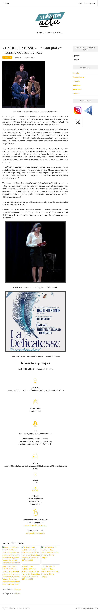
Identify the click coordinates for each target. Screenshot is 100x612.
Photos (18, 594)
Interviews (77, 85)
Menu (7, 3)
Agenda (76, 73)
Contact (76, 60)
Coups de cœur (78, 77)
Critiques (7, 57)
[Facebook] (88, 111)
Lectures (76, 93)
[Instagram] (78, 111)
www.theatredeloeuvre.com (35, 525)
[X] (78, 123)
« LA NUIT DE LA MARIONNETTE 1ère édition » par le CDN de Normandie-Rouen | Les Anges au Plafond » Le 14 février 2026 (31, 572)
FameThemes (93, 608)
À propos (76, 55)
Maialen (18, 57)
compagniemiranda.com (35, 533)
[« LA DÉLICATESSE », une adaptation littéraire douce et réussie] (23, 84)
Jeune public (77, 89)
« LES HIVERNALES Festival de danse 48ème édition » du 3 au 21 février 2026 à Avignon (50, 571)
